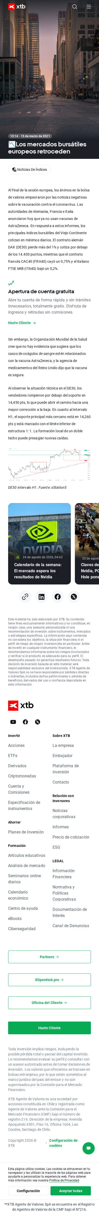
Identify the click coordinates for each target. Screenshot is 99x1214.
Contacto (61, 782)
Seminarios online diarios (24, 878)
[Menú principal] (89, 7)
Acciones (16, 745)
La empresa (63, 745)
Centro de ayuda (23, 908)
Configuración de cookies (63, 1143)
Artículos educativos (26, 855)
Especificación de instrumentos (24, 805)
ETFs (13, 755)
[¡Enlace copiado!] (25, 597)
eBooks (15, 918)
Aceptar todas (70, 1190)
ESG (56, 847)
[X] (74, 597)
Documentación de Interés (70, 912)
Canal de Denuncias (71, 925)
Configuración (28, 1190)
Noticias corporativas (64, 813)
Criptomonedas (22, 775)
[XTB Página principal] (14, 6)
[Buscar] (75, 7)
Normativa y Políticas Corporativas (64, 893)
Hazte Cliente (49, 1027)
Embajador (62, 755)
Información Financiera (64, 873)
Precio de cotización (71, 837)
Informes (61, 826)
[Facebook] (58, 597)
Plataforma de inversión (66, 768)
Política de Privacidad (64, 1180)
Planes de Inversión (26, 831)
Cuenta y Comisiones (19, 789)
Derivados (17, 765)
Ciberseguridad (22, 928)
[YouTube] (13, 722)
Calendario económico (18, 895)
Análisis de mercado (26, 865)
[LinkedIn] (41, 597)
